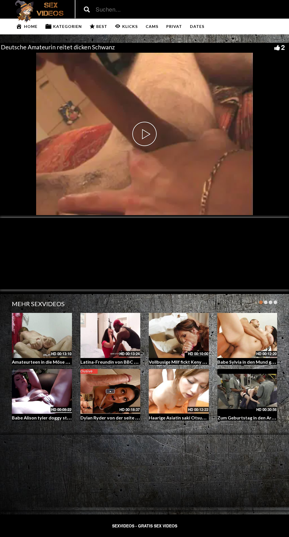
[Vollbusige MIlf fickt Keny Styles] (179, 335)
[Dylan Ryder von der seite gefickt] (110, 391)
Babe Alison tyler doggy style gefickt (50, 417)
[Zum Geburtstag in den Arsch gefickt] (247, 391)
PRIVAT (174, 26)
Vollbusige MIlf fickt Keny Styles (182, 361)
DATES (197, 26)
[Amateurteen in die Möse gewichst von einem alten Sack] (42, 335)
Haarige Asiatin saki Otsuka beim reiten (190, 417)
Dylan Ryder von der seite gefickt (115, 417)
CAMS (152, 26)
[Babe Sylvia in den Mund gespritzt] (247, 335)
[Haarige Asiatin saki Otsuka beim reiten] (179, 391)
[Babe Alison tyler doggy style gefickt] (42, 391)
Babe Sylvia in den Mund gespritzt (252, 361)
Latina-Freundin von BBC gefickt (114, 361)
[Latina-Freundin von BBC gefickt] (110, 335)
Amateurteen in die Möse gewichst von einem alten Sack (70, 361)
